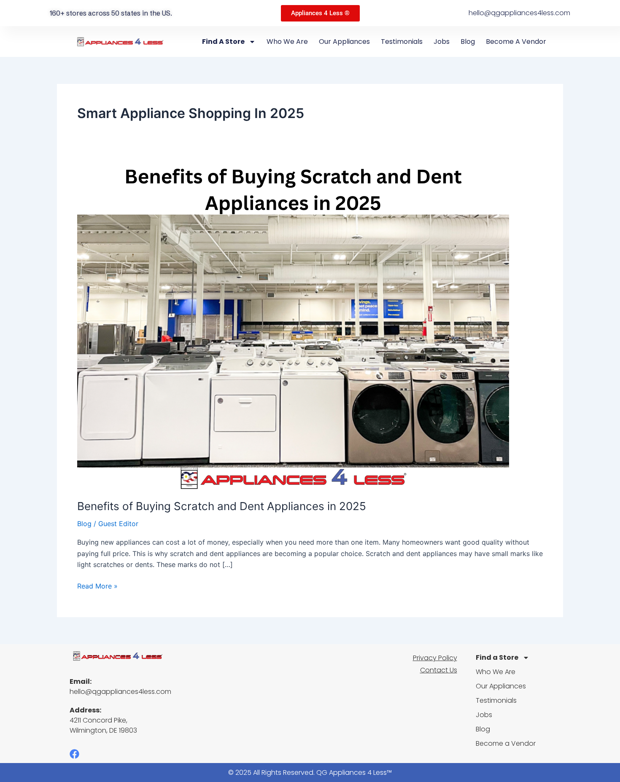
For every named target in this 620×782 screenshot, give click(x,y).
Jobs (442, 41)
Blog (468, 41)
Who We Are (287, 41)
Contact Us (438, 670)
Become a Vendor (516, 41)
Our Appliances (344, 41)
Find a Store (223, 41)
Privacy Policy (435, 658)
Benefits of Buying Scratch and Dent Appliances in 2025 (221, 506)
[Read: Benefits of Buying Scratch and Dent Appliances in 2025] (293, 326)
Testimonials (402, 41)
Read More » (97, 585)
